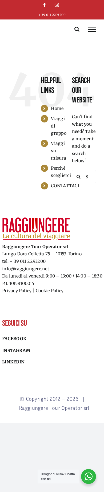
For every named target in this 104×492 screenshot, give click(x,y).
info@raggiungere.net (25, 268)
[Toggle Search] (76, 29)
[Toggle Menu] (92, 29)
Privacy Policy (16, 290)
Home (57, 108)
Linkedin (13, 361)
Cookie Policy (49, 290)
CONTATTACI (65, 185)
